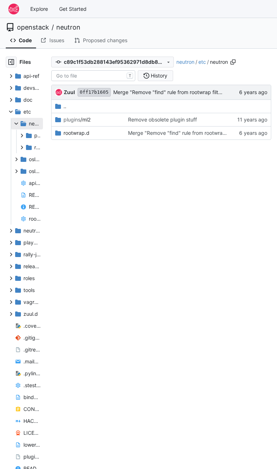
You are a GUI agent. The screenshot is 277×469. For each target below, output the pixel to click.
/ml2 (77, 119)
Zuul (69, 92)
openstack (33, 27)
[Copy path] (233, 62)
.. (64, 106)
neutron (68, 27)
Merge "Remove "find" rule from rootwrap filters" (170, 92)
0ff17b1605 (94, 92)
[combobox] (93, 75)
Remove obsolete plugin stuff (162, 119)
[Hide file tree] (11, 62)
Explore (39, 9)
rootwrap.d (76, 133)
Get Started (73, 9)
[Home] (14, 9)
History (159, 75)
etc (202, 62)
